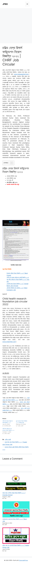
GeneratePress (23, 560)
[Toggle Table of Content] (11, 163)
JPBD (5, 4)
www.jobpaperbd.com (21, 74)
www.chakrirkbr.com (9, 342)
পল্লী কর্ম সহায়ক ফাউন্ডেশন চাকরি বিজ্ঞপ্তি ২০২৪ (18, 277)
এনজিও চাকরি (8, 439)
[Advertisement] (16, 25)
